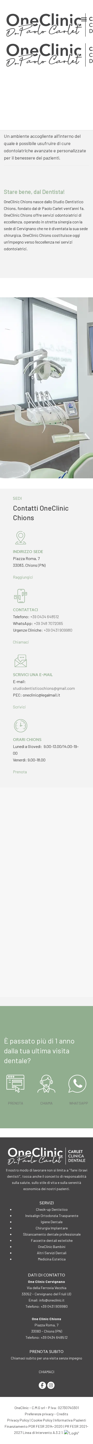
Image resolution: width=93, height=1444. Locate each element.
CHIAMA (46, 1103)
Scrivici (19, 706)
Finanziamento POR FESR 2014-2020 (34, 1426)
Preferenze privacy (39, 1414)
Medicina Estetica (52, 1259)
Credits (62, 1414)
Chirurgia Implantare (52, 1228)
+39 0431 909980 (58, 630)
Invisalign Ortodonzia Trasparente (51, 1215)
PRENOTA (15, 1103)
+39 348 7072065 (48, 623)
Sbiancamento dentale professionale (52, 1234)
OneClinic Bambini (51, 1246)
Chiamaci (21, 641)
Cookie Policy (41, 1420)
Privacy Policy (18, 1420)
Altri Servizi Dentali (51, 1253)
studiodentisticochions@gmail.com (44, 688)
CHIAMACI (46, 1372)
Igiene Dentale (52, 1222)
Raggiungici (23, 576)
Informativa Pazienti (70, 1420)
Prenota (20, 771)
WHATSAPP (78, 1103)
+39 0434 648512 (44, 616)
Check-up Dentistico (52, 1209)
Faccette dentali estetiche (52, 1240)
